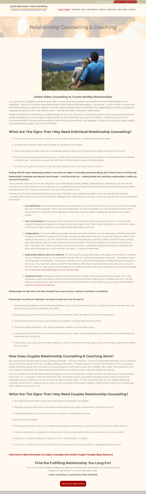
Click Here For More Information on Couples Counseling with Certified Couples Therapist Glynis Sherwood (61, 454)
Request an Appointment (125, 2)
